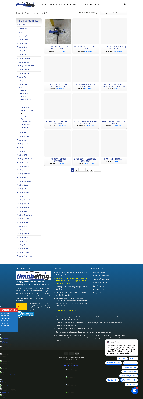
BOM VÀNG (21, 25)
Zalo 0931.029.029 (99, 286)
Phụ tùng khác (22, 147)
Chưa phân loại (22, 28)
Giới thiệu (88, 4)
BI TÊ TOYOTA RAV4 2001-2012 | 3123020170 (114, 48)
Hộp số (21, 102)
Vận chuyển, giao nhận (101, 279)
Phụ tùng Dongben (23, 73)
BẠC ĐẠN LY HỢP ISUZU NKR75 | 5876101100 (86, 48)
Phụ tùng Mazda (22, 170)
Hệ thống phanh (24, 93)
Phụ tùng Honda (22, 132)
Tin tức (80, 4)
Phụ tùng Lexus (22, 162)
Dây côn (23, 119)
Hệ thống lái (22, 90)
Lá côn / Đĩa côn (26, 121)
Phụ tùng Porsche (23, 196)
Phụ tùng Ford (22, 81)
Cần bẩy (23, 116)
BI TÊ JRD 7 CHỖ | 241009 (113, 159)
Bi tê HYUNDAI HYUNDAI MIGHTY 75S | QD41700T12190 (114, 85)
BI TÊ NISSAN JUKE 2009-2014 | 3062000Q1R (85, 160)
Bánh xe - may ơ (24, 88)
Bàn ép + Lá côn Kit (27, 110)
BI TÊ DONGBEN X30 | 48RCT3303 (58, 160)
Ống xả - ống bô (22, 36)
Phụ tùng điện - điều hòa (25, 66)
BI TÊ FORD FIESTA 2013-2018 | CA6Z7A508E (57, 122)
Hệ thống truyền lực (25, 99)
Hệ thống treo (23, 96)
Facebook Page (98, 289)
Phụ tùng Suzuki (22, 222)
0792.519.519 (5, 323)
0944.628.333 (5, 313)
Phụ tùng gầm (30, 13)
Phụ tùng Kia (21, 151)
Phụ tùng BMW (22, 47)
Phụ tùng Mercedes (23, 174)
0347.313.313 (5, 321)
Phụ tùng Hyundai (23, 136)
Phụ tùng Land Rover (24, 159)
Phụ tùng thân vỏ (23, 234)
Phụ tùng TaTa (22, 226)
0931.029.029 (5, 316)
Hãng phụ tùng (69, 4)
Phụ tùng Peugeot (23, 192)
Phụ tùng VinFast (23, 252)
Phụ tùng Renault (23, 204)
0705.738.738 (5, 318)
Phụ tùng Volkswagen (24, 256)
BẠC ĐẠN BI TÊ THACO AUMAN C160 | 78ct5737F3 (57, 85)
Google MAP (97, 293)
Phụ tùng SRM (22, 211)
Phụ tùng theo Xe (55, 4)
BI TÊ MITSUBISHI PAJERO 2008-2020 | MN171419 (86, 122)
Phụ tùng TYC (22, 241)
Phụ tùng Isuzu (22, 140)
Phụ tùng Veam (22, 248)
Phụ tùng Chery (22, 54)
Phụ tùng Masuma (23, 166)
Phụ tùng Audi (22, 43)
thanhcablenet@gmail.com (67, 310)
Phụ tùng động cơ (23, 69)
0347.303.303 (5, 326)
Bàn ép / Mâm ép (26, 107)
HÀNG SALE (21, 32)
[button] (125, 4)
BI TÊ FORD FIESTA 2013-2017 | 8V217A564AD (85, 85)
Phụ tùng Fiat (21, 77)
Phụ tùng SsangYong (24, 215)
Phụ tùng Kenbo (22, 144)
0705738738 (8, 398)
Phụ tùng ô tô (21, 189)
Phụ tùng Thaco (22, 230)
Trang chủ (43, 4)
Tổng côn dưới (25, 124)
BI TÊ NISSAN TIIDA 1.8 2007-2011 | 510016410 (57, 48)
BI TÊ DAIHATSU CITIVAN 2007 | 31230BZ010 (114, 122)
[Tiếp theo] (99, 170)
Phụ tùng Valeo (22, 245)
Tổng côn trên (25, 127)
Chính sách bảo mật (100, 282)
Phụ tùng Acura (22, 39)
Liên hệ (97, 4)
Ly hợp (39, 13)
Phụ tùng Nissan (23, 185)
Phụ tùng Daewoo (23, 62)
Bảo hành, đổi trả (99, 272)
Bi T (22, 113)
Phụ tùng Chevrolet (23, 58)
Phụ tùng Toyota (22, 237)
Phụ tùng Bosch (22, 51)
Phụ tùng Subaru (23, 218)
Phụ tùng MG (21, 177)
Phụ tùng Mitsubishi (24, 181)
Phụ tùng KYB (22, 155)
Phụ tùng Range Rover (25, 200)
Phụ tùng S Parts (23, 207)
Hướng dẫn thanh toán (101, 276)
